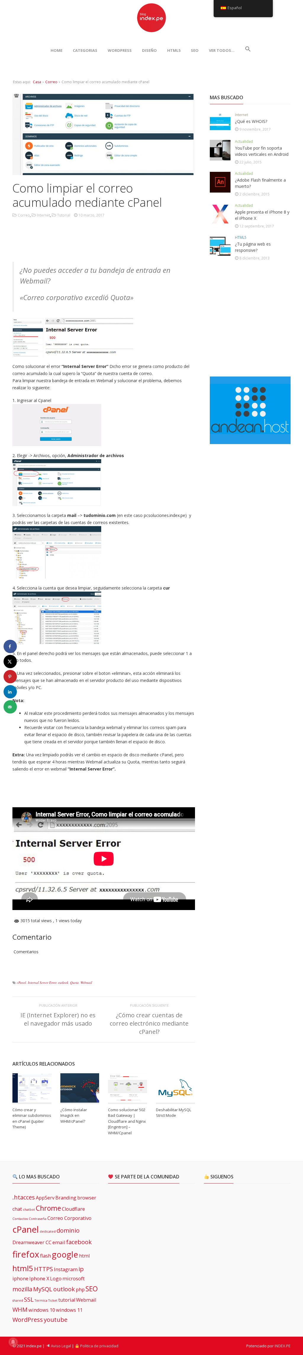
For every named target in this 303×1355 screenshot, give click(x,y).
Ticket (52, 1300)
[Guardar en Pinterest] (10, 676)
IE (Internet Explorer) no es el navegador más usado (58, 1019)
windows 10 (41, 1310)
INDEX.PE (283, 1345)
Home (56, 50)
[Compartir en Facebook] (10, 646)
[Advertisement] (120, 241)
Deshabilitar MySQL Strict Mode (173, 1112)
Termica (41, 1300)
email (58, 1242)
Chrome (48, 1208)
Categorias (85, 50)
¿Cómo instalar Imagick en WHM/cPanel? (73, 1115)
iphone (20, 1278)
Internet (43, 215)
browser (86, 1197)
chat (17, 1209)
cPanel (21, 982)
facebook (79, 1242)
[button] (248, 50)
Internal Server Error (42, 982)
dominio (68, 1230)
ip (81, 1269)
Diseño (149, 50)
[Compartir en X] (10, 661)
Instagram (66, 1269)
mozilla (22, 1289)
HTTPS (43, 1269)
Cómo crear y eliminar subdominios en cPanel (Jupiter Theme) (31, 1118)
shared (17, 1300)
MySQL (42, 1289)
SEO (195, 50)
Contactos (20, 1219)
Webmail (86, 982)
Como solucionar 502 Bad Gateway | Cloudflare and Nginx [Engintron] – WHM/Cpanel (127, 1121)
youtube (55, 1320)
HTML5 (173, 50)
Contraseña (37, 1219)
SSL (29, 1299)
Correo (51, 81)
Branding (65, 1197)
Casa (37, 81)
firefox (25, 1254)
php (80, 1289)
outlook (63, 982)
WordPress (120, 50)
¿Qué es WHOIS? (251, 121)
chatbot (29, 1209)
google (65, 1254)
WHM (20, 1310)
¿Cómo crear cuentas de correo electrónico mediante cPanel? (149, 1023)
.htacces (23, 1197)
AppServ (45, 1197)
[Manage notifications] (13, 1342)
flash (45, 1256)
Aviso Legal (60, 1345)
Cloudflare (73, 1209)
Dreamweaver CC (31, 1242)
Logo (56, 1278)
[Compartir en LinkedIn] (10, 692)
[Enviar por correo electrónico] (10, 707)
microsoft (73, 1278)
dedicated (48, 1231)
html (84, 1256)
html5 (22, 1268)
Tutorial (63, 215)
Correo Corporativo (69, 1218)
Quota (74, 982)
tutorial (66, 1300)
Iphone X (39, 1278)
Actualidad (244, 141)
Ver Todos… (222, 50)
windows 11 (69, 1310)
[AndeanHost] (250, 440)
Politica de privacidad (98, 1345)
